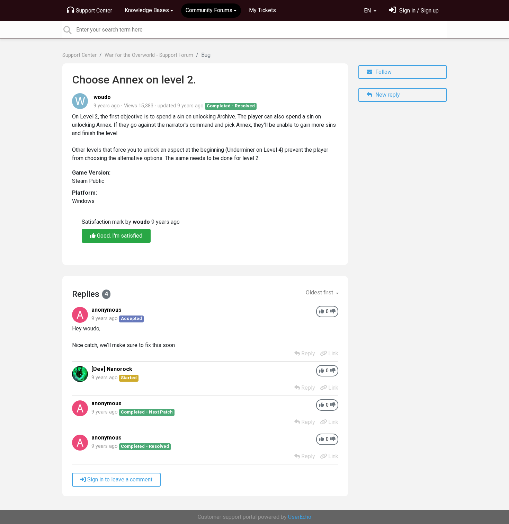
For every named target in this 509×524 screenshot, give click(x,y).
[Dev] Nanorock (111, 369)
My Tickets (262, 10)
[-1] (333, 312)
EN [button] (368, 10)
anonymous (106, 310)
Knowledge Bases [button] (147, 10)
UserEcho (299, 517)
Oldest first (320, 292)
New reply (387, 94)
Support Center (94, 10)
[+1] (321, 312)
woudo (102, 97)
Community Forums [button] (209, 10)
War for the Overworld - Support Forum (149, 55)
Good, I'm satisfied (119, 235)
